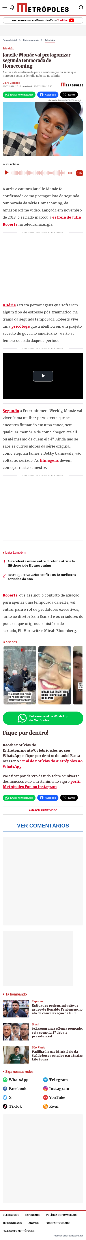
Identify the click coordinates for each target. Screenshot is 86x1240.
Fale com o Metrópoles (18, 1231)
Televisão (50, 40)
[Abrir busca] (81, 7)
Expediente (32, 1215)
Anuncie (33, 1223)
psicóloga (20, 326)
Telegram (58, 1080)
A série (9, 305)
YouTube (57, 1097)
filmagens (49, 460)
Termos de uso (12, 1223)
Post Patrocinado (58, 1223)
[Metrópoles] (43, 7)
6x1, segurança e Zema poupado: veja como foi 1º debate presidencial (57, 1032)
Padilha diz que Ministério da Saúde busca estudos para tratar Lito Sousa (57, 1055)
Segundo (11, 411)
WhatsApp (18, 1080)
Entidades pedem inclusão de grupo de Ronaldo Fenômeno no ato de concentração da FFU (57, 1009)
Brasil (35, 1024)
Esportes (37, 1001)
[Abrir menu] (5, 7)
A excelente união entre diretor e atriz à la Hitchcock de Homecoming (41, 563)
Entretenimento (31, 40)
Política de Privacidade (61, 1215)
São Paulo (38, 1047)
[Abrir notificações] (12, 7)
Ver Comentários (43, 826)
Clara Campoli (11, 82)
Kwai (54, 1106)
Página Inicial (10, 40)
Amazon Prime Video (43, 810)
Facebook (17, 1088)
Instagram (59, 1088)
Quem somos (11, 1215)
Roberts (10, 595)
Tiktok (15, 1106)
